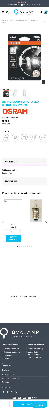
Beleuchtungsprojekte (12, 352)
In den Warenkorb (32, 404)
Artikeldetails (11, 162)
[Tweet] (6, 132)
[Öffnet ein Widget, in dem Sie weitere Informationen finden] (39, 405)
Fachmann (7, 355)
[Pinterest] (8, 132)
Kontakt (6, 358)
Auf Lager (6, 170)
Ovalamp (13, 224)
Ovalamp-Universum (11, 349)
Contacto (5, 382)
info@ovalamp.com (12, 378)
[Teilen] (2, 132)
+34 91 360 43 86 (13, 4)
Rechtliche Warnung (35, 349)
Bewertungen (11, 181)
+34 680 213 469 (35, 4)
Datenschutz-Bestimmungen (33, 353)
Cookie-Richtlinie (34, 358)
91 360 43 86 (10, 375)
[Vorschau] (13, 221)
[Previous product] (45, 21)
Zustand (5, 173)
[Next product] (46, 21)
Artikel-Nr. (5, 118)
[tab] (24, 162)
